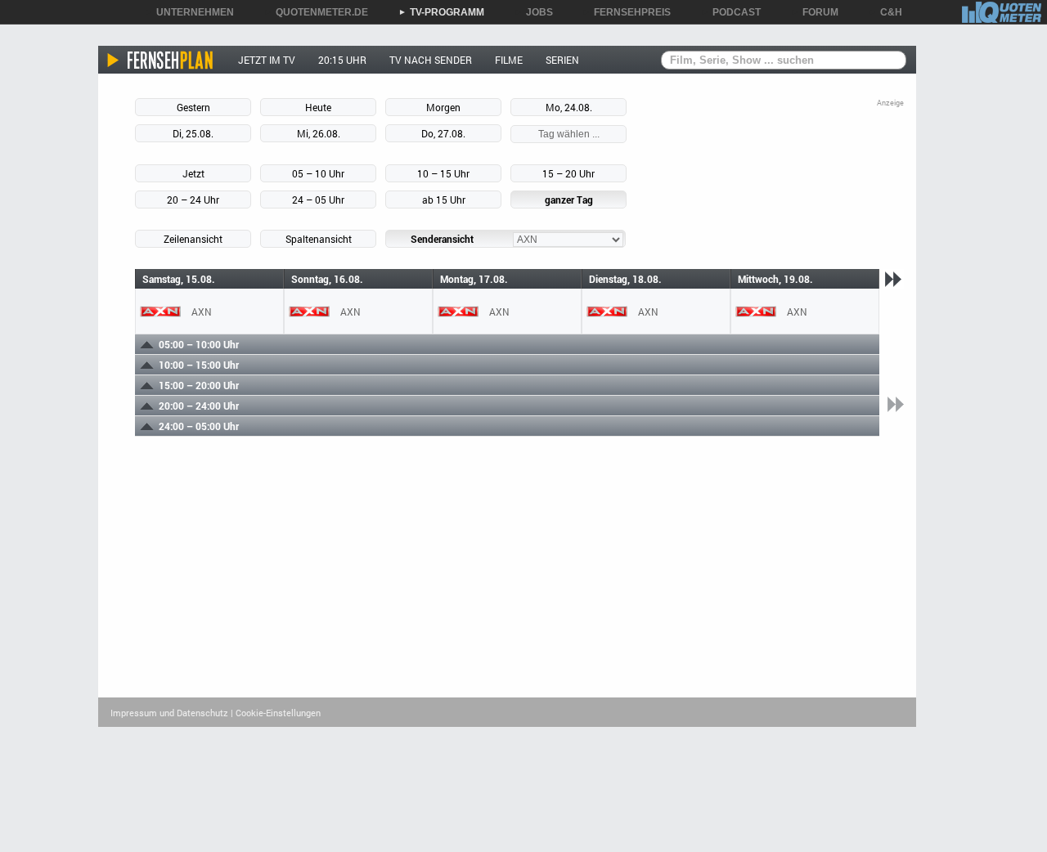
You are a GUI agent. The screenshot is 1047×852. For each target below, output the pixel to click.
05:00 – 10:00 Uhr (199, 344)
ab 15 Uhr (443, 199)
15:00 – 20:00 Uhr (199, 385)
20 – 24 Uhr (193, 199)
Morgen (443, 107)
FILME (509, 59)
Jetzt (193, 173)
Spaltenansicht (318, 238)
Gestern (193, 107)
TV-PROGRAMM (441, 12)
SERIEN (562, 59)
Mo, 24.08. (569, 107)
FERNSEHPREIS (626, 12)
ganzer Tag (569, 199)
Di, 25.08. (193, 133)
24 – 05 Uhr (318, 199)
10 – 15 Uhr (443, 173)
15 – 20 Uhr (568, 173)
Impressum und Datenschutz (169, 712)
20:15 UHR (342, 59)
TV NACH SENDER (430, 59)
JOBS (534, 12)
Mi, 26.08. (318, 133)
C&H (885, 12)
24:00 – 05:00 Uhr (199, 426)
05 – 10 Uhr (318, 173)
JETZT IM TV (266, 59)
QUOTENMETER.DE (316, 12)
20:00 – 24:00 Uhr (199, 405)
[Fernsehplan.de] (160, 60)
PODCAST (731, 12)
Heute (318, 107)
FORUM (814, 12)
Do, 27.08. (443, 133)
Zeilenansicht (193, 238)
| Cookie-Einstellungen (276, 712)
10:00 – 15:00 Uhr (199, 364)
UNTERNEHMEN (189, 12)
